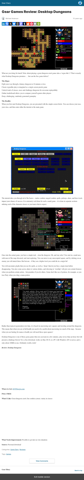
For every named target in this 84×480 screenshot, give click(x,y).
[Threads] (17, 25)
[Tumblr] (24, 25)
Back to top (78, 470)
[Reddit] (28, 25)
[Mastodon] (21, 25)
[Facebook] (7, 25)
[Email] (35, 25)
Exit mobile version (42, 477)
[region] (42, 127)
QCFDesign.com (18, 389)
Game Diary (14, 449)
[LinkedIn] (3, 25)
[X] (10, 25)
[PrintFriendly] (38, 25)
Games (8, 454)
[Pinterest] (31, 25)
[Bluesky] (14, 25)
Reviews (22, 449)
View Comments (42, 461)
